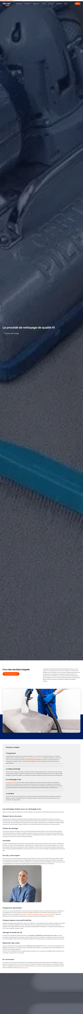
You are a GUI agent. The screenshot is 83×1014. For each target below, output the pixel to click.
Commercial (18, 3)
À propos (50, 3)
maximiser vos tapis (23, 967)
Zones (43, 3)
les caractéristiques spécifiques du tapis (34, 757)
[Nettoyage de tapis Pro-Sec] (7, 3)
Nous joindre (59, 3)
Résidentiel (27, 3)
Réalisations (36, 3)
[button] (22, 3)
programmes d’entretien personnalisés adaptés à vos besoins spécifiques (37, 914)
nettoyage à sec (11, 782)
